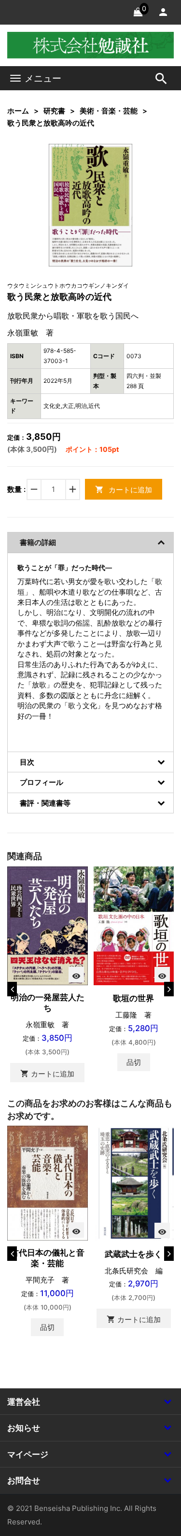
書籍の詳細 (38, 542)
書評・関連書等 (45, 803)
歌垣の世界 (133, 998)
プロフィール (41, 782)
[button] (110, 166)
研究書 (54, 110)
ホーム (18, 110)
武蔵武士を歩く (133, 1254)
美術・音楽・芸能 (109, 110)
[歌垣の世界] (134, 925)
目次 (27, 762)
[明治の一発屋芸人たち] (47, 925)
